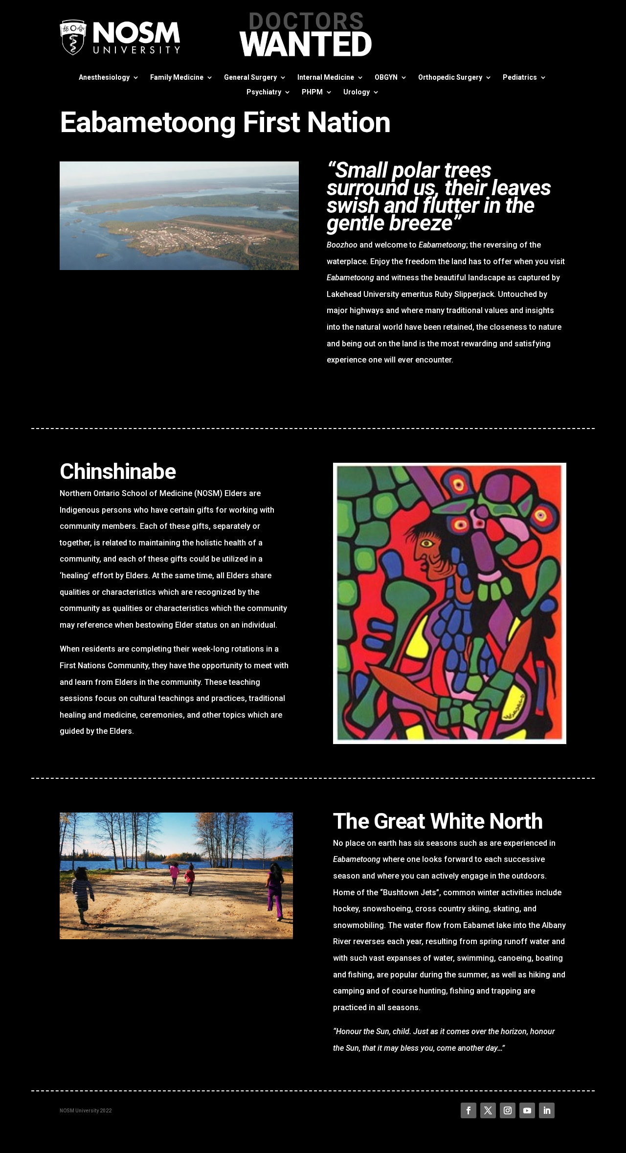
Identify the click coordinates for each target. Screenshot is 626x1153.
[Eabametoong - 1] (449, 741)
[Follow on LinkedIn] (547, 1110)
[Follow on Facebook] (468, 1110)
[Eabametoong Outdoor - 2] (176, 936)
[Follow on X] (488, 1110)
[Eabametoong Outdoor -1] (179, 267)
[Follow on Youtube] (527, 1110)
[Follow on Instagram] (507, 1110)
